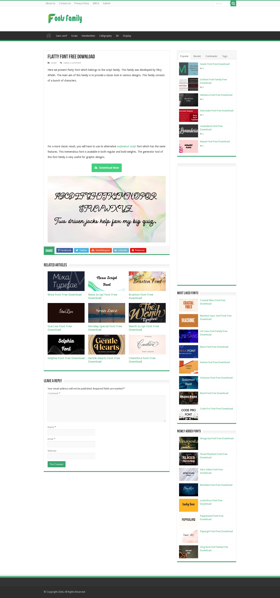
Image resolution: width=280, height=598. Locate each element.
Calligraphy (105, 35)
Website (52, 450)
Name (52, 427)
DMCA (96, 3)
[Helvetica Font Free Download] (188, 99)
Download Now (109, 167)
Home (49, 35)
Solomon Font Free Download (216, 377)
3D (117, 35)
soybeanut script (127, 146)
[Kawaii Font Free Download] (188, 146)
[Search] (233, 3)
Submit (106, 3)
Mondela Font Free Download (216, 485)
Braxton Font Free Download (141, 296)
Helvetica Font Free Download (216, 94)
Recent (197, 56)
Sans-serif (61, 35)
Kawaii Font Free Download (215, 141)
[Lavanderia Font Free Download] (188, 130)
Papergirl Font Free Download (216, 531)
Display (127, 35)
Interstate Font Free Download (216, 110)
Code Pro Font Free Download (216, 408)
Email (51, 439)
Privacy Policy (81, 3)
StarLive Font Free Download (60, 328)
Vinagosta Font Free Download (217, 438)
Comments (211, 56)
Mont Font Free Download (214, 393)
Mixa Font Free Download (65, 294)
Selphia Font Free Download (66, 358)
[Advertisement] (164, 18)
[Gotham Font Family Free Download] (188, 84)
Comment (54, 393)
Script (74, 35)
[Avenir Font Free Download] (188, 68)
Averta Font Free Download (215, 362)
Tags (224, 56)
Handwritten (88, 35)
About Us (50, 3)
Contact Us (65, 3)
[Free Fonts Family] (66, 17)
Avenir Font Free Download (215, 64)
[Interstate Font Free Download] (188, 115)
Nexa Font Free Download (214, 346)
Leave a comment (72, 63)
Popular (184, 56)
